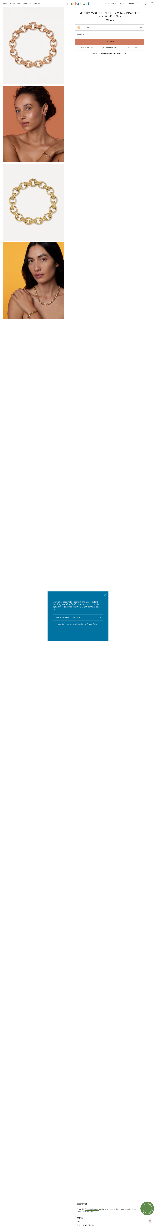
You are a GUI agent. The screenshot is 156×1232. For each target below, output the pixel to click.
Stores (121, 4)
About (25, 4)
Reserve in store (109, 47)
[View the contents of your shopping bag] (152, 3)
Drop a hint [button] (132, 47)
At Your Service (111, 4)
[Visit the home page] (78, 3)
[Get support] (147, 1208)
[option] (109, 27)
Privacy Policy (92, 624)
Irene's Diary (15, 4)
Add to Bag (110, 41)
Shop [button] (5, 4)
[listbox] (109, 27)
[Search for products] (138, 3)
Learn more (121, 53)
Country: (35, 4)
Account (130, 4)
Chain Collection (92, 1209)
